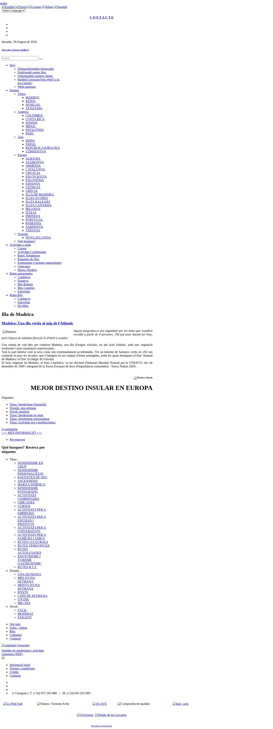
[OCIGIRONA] (85, 715)
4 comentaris (10, 429)
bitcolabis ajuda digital (101, 726)
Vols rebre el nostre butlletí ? (15, 50)
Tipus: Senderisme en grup (26, 415)
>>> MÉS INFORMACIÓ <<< (22, 432)
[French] (21, 7)
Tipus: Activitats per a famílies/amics (33, 422)
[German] (34, 7)
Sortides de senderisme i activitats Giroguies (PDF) (23, 652)
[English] (8, 7)
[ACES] (180, 703)
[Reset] (41, 59)
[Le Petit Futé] (13, 703)
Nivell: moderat (19, 411)
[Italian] (47, 7)
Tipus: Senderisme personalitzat (29, 418)
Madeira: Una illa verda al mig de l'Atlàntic (37, 323)
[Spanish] (60, 7)
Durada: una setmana (23, 408)
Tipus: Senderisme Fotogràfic (28, 404)
